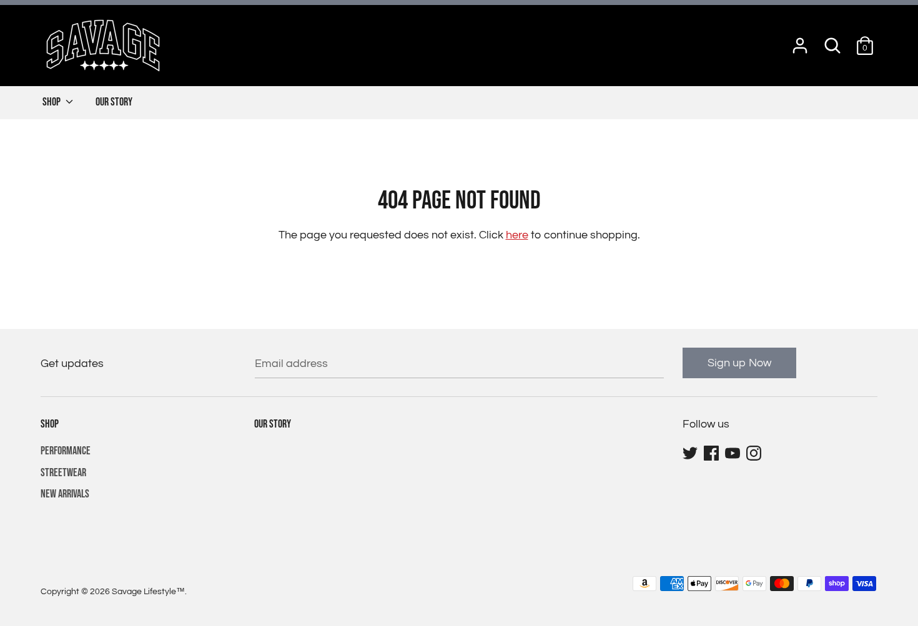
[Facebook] (712, 453)
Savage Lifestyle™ (148, 591)
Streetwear (63, 472)
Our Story (114, 102)
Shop (52, 102)
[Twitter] (691, 453)
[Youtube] (734, 453)
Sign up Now (739, 363)
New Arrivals (65, 494)
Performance (66, 450)
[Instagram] (755, 453)
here (517, 235)
